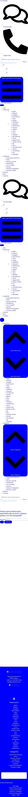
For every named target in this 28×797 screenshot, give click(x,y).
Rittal (13, 145)
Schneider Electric (17, 147)
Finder (14, 118)
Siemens (14, 149)
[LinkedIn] (14, 699)
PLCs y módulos (10, 165)
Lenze (13, 131)
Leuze (13, 133)
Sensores (8, 167)
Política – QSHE (16, 795)
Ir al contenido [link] (4, 1)
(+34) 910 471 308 (16, 680)
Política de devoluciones (15, 788)
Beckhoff (14, 113)
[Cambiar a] (5, 66)
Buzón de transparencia (15, 793)
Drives (7, 160)
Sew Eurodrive (16, 151)
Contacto (5, 176)
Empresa (5, 172)
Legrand (14, 129)
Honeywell (15, 124)
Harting (14, 120)
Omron (14, 138)
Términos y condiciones (15, 791)
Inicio (4, 108)
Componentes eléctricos (12, 158)
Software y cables (11, 170)
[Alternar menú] (2, 320)
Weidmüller (15, 154)
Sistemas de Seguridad (12, 168)
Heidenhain (15, 122)
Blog (4, 174)
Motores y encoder (11, 161)
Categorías (6, 156)
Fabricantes (6, 109)
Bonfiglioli (14, 115)
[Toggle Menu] (2, 105)
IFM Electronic (16, 126)
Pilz (13, 143)
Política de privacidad (15, 790)
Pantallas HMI (9, 163)
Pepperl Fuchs (16, 140)
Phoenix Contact (16, 142)
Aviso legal (15, 786)
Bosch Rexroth (16, 117)
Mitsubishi (15, 134)
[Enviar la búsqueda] (2, 522)
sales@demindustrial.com (14, 682)
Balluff (14, 111)
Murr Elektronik (16, 136)
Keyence (14, 127)
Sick (13, 152)
